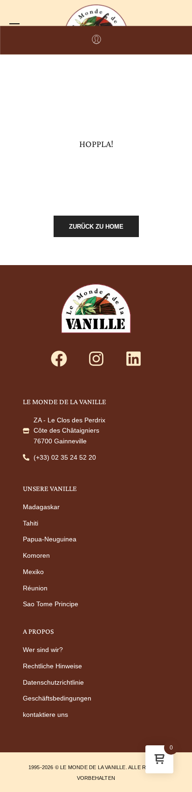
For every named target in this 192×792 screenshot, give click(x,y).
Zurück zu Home (96, 226)
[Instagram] (96, 359)
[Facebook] (58, 359)
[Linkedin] (133, 359)
